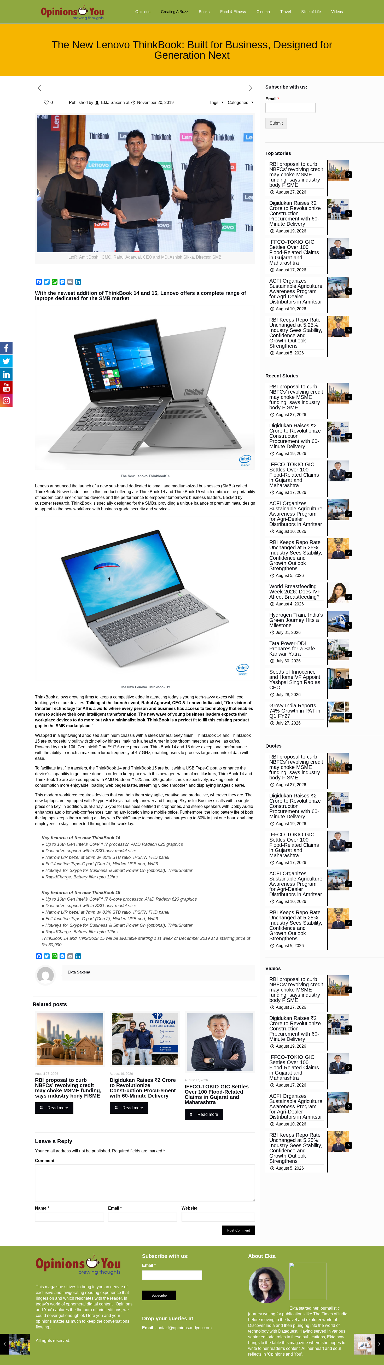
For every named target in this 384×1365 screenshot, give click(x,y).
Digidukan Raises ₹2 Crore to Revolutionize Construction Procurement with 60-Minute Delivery (143, 1088)
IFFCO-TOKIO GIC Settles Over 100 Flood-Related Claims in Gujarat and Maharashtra (217, 1094)
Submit (276, 123)
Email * (149, 1265)
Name (42, 1208)
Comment (44, 1160)
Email (115, 1208)
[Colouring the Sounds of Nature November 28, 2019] (369, 1344)
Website (189, 1208)
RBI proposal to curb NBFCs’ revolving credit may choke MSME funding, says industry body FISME (68, 1088)
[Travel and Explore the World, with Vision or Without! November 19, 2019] (15, 1344)
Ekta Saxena (113, 102)
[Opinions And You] (72, 12)
